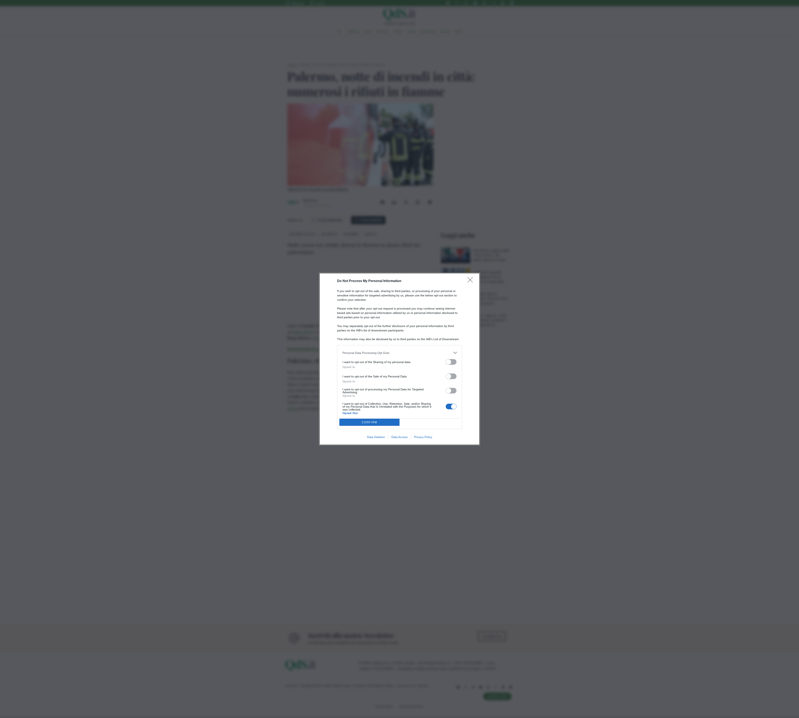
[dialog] (399, 359)
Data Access (399, 437)
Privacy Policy (423, 437)
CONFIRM (369, 422)
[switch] (451, 362)
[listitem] (399, 353)
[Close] (471, 281)
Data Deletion (376, 437)
